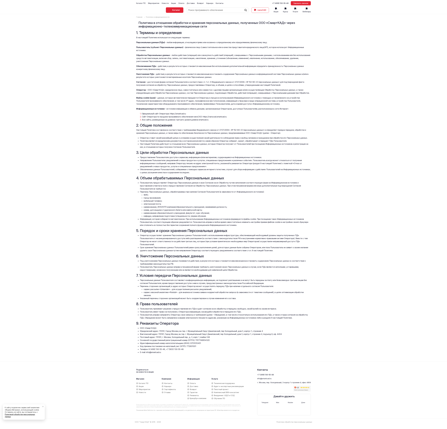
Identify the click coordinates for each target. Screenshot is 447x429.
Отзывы (167, 392)
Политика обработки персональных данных (294, 422)
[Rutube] (273, 388)
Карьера (209, 3)
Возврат (200, 3)
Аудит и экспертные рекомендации (229, 386)
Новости (165, 3)
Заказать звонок (300, 3)
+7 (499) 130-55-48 (280, 3)
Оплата (181, 3)
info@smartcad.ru (153, 352)
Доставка (191, 3)
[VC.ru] (282, 388)
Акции (173, 3)
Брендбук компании (198, 398)
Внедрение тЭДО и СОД (224, 395)
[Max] (268, 388)
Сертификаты (170, 389)
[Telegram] (263, 388)
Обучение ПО (219, 398)
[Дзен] (277, 388)
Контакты (219, 3)
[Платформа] (287, 388)
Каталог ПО (141, 3)
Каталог (176, 10)
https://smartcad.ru (178, 113)
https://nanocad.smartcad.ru (215, 117)
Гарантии (193, 392)
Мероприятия (153, 3)
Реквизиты (194, 395)
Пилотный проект (221, 389)
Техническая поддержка (224, 383)
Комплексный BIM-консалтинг (226, 392)
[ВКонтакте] (259, 388)
